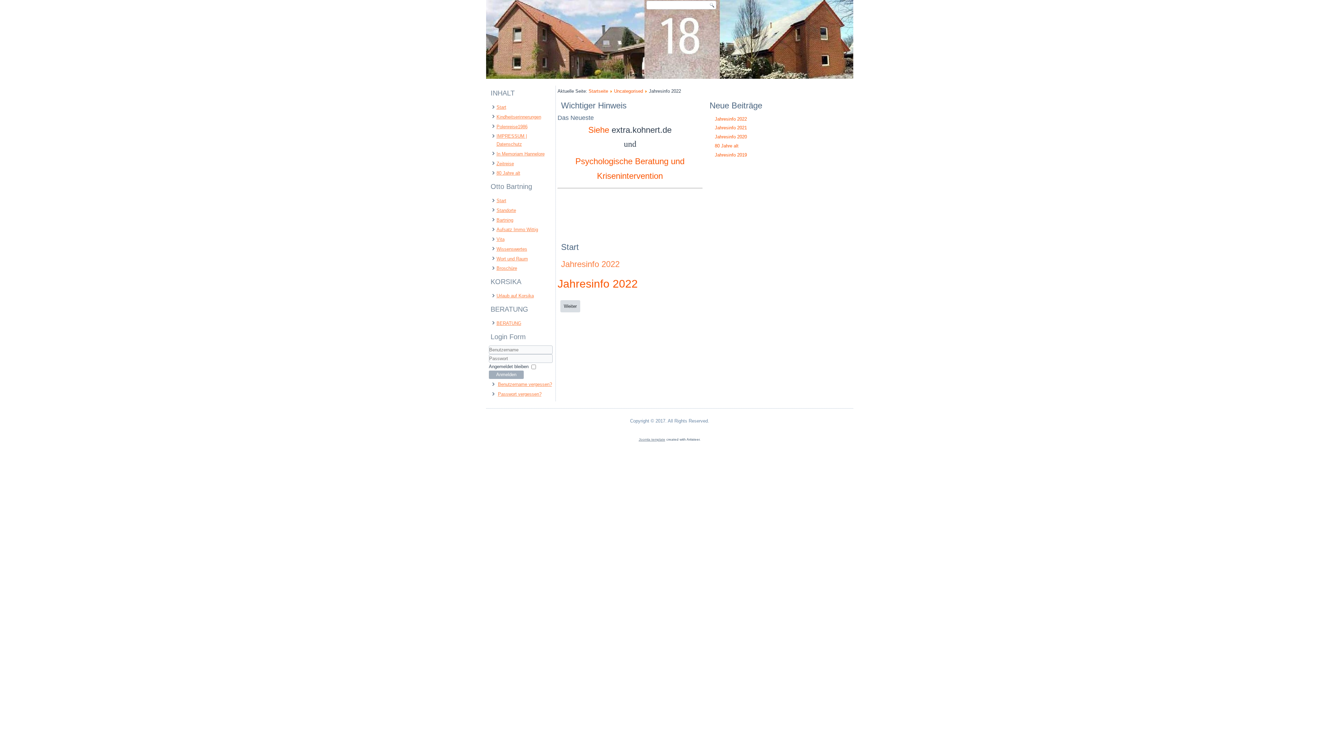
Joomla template (652, 439)
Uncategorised (628, 91)
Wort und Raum (512, 258)
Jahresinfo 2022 (590, 264)
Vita (501, 239)
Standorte (506, 210)
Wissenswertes (512, 249)
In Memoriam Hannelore (521, 154)
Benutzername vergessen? (525, 384)
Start (501, 107)
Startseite (598, 91)
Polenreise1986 (512, 126)
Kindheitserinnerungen (519, 117)
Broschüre (507, 268)
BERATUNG (509, 323)
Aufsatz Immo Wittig (517, 229)
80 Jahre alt (508, 173)
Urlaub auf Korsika (515, 295)
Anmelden (506, 374)
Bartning (505, 220)
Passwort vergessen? (520, 394)
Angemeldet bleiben (509, 366)
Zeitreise (505, 163)
